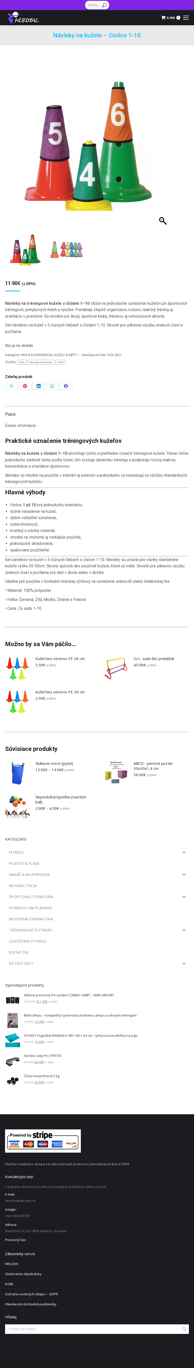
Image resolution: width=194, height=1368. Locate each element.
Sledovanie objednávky (23, 1274)
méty (22, 362)
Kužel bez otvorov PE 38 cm (60, 658)
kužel (60, 362)
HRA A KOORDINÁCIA (36, 355)
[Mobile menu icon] (186, 18)
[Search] (104, 5)
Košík (9, 1284)
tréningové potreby (41, 362)
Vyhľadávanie (183, 1329)
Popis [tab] (10, 414)
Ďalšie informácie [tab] (20, 425)
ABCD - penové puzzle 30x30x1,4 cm (153, 766)
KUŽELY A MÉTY (65, 355)
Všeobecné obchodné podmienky (31, 1304)
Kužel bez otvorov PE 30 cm (60, 691)
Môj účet (11, 1263)
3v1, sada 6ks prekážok (154, 658)
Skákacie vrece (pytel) (54, 763)
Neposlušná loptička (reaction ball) (60, 799)
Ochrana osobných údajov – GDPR (31, 1294)
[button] (161, 151)
